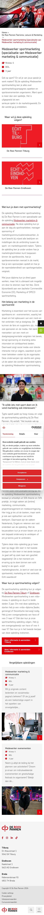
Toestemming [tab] (8, 434)
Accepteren (22, 472)
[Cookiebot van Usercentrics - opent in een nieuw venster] (31, 427)
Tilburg (5, 848)
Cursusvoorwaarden (9, 902)
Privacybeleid (7, 896)
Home (4, 33)
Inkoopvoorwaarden (9, 899)
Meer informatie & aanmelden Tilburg (17, 641)
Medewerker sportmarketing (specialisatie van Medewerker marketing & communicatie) (21, 41)
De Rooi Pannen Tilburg (16, 593)
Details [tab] (22, 434)
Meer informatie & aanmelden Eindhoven (17, 651)
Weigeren (22, 486)
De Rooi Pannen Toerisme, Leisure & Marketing (22, 35)
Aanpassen (20, 479)
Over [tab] (36, 434)
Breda (4, 874)
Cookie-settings (7, 893)
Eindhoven (34, 593)
